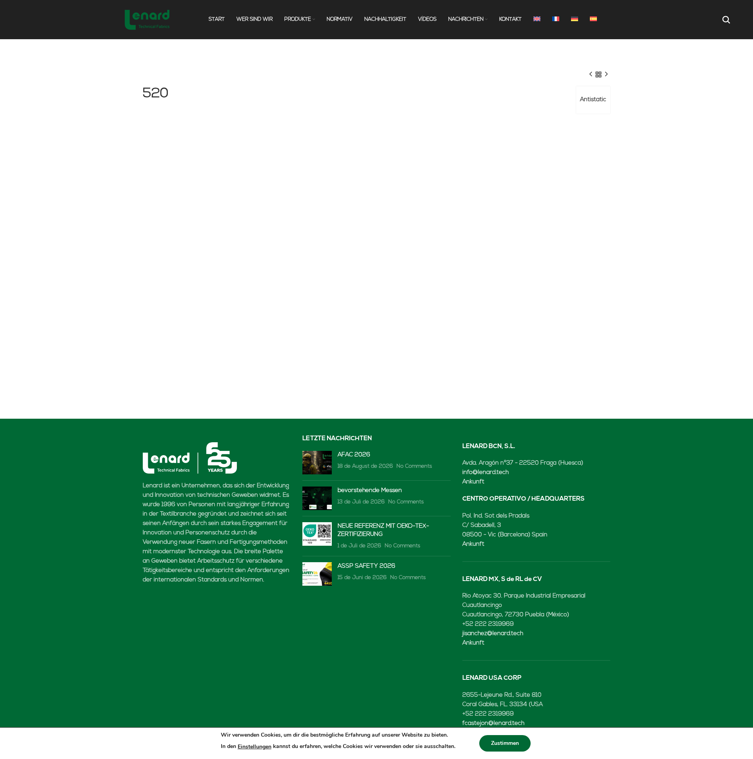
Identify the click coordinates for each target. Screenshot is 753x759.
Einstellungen (254, 746)
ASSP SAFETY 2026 (366, 566)
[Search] (725, 19)
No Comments (414, 466)
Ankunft (473, 482)
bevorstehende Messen (370, 491)
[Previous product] (591, 74)
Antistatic (593, 100)
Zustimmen (505, 743)
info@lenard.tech (485, 473)
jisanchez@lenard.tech (492, 634)
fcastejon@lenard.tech (493, 723)
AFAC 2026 (354, 455)
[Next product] (606, 74)
